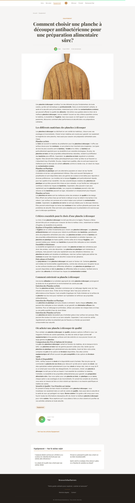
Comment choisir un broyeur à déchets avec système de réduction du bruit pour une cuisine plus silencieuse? (49, 457)
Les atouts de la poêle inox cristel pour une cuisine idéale (48, 464)
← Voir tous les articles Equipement (47, 431)
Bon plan (48, 3)
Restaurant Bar (89, 3)
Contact (73, 492)
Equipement (57, 3)
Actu (42, 3)
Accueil (35, 13)
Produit (81, 3)
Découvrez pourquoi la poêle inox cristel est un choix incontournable (84, 456)
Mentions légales (64, 492)
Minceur (73, 3)
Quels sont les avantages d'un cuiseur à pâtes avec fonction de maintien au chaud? (84, 462)
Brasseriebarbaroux (67, 480)
